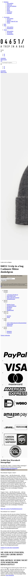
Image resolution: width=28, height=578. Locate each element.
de (4, 54)
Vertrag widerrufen (5, 335)
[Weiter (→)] (2, 549)
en (4, 55)
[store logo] (12, 48)
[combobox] (9, 62)
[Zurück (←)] (1, 549)
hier (1, 286)
